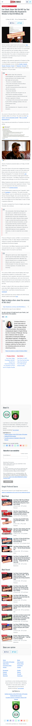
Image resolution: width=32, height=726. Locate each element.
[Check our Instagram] (12, 445)
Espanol (5, 672)
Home (4, 660)
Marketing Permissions (8, 462)
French (12, 65)
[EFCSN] (16, 714)
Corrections (20, 665)
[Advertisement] (16, 386)
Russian (4, 65)
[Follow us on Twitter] (18, 445)
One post (24, 65)
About (18, 660)
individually (4, 291)
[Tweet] (30, 1)
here (17, 296)
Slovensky (5, 675)
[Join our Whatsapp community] (15, 445)
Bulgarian (19, 65)
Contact (19, 667)
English (21, 64)
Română (5, 674)
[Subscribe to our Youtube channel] (20, 445)
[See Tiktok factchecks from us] (4, 445)
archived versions (13, 187)
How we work (20, 662)
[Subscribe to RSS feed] (26, 445)
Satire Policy (6, 663)
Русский (19, 674)
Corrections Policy (7, 665)
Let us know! (16, 430)
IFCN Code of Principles (8, 662)
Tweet (20, 23)
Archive (4, 667)
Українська (19, 675)
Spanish (25, 64)
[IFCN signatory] (16, 706)
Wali (27, 45)
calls (25, 173)
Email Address (7, 455)
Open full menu (2, 2)
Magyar (19, 672)
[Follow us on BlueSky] (7, 445)
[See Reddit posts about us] (23, 445)
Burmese (8, 65)
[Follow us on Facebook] (9, 445)
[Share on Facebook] (3, 316)
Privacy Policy (20, 663)
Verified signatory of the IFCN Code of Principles (15, 434)
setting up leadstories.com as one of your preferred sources (16, 492)
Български (5, 670)
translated (7, 192)
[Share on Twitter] (6, 316)
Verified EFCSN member (10, 436)
